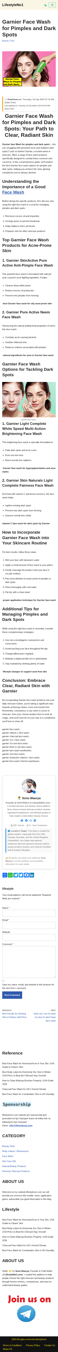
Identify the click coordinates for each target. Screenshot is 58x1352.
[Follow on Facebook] (26, 821)
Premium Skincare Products (16, 1171)
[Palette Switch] (45, 4)
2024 (14, 1339)
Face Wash (13, 192)
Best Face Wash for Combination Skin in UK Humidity (28, 1094)
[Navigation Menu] (52, 4)
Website (6, 932)
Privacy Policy (33, 1345)
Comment (7, 944)
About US (7, 1349)
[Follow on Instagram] (31, 821)
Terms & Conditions (12, 1345)
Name (6, 908)
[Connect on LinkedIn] (35, 821)
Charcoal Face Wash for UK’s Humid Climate (24, 1089)
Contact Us (49, 1345)
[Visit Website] (22, 821)
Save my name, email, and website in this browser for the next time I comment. (28, 986)
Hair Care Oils (9, 1161)
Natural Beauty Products (14, 1166)
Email (5, 920)
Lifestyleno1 (41, 1339)
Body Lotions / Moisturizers (15, 1151)
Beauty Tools (8, 41)
